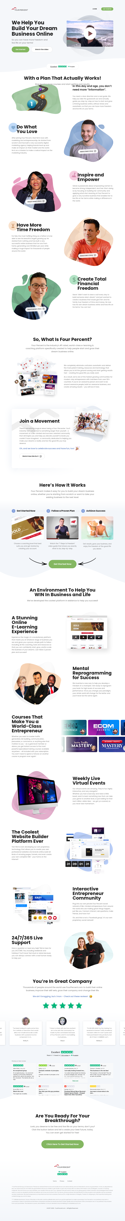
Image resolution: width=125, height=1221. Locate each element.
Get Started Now (62, 564)
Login (95, 9)
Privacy (62, 1181)
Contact (69, 1181)
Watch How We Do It (30, 456)
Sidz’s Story (86, 255)
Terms (55, 1181)
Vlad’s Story (87, 151)
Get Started (107, 9)
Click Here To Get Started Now (62, 1144)
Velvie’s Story (34, 201)
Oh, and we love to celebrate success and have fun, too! (47, 448)
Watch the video (41, 49)
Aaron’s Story (34, 309)
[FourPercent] (20, 9)
